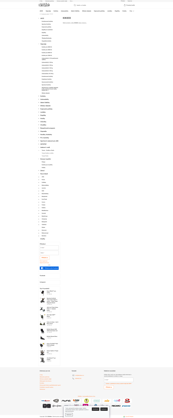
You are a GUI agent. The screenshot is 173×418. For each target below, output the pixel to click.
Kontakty (42, 383)
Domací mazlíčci (45, 159)
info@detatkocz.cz (79, 375)
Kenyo (43, 179)
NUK (43, 191)
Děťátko (80, 396)
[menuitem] (41, 11)
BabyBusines (45, 210)
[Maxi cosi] (126, 406)
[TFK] (56, 400)
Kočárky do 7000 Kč (47, 55)
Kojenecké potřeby (46, 27)
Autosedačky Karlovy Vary (88, 396)
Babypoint (44, 222)
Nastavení (69, 414)
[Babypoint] (45, 400)
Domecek (44, 230)
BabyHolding (45, 193)
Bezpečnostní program (47, 128)
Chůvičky (43, 122)
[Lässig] (86, 400)
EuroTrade (44, 199)
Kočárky (43, 96)
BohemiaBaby (45, 185)
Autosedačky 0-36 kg (47, 65)
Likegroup (44, 219)
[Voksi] (96, 400)
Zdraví (42, 171)
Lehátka (43, 112)
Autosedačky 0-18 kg (47, 62)
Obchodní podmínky (49, 1)
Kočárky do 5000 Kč (47, 52)
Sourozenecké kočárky (47, 82)
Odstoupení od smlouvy (45, 381)
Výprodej (43, 44)
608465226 (78, 378)
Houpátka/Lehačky (46, 41)
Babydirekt (44, 196)
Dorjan (43, 227)
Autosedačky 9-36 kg (47, 71)
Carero (43, 202)
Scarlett (44, 213)
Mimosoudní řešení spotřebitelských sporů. (50, 385)
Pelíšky (43, 167)
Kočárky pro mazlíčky (47, 165)
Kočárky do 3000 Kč (47, 47)
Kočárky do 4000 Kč (47, 50)
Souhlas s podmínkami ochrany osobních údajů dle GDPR (118, 383)
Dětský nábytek (46, 93)
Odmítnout (95, 409)
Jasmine (44, 188)
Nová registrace (43, 261)
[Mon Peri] (117, 400)
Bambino (44, 236)
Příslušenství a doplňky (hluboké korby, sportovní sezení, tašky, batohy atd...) (50, 89)
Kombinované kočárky (47, 21)
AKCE (42, 18)
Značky (42, 239)
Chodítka (43, 125)
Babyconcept (45, 233)
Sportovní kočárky (46, 24)
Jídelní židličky (45, 102)
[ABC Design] (46, 406)
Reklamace (42, 389)
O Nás (41, 1)
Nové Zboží (44, 174)
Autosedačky (45, 35)
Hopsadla (43, 131)
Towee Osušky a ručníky (47, 153)
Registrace (130, 1)
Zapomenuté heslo (44, 263)
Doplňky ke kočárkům (47, 29)
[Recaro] (116, 406)
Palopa (43, 162)
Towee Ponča (45, 156)
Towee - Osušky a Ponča (48, 150)
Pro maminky (44, 138)
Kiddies (44, 207)
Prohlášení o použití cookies (46, 387)
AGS (43, 177)
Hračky (42, 118)
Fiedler (43, 205)
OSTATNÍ (43, 144)
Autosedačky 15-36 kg (47, 73)
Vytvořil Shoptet (129, 416)
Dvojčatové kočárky (47, 79)
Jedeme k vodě (45, 147)
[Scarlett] (127, 400)
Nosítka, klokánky (46, 134)
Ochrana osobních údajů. (62, 1)
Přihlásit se (45, 257)
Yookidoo (44, 224)
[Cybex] (57, 406)
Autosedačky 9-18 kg (47, 68)
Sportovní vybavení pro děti (49, 141)
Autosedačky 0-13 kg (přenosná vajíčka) (50, 59)
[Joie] (107, 400)
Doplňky (44, 32)
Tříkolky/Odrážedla (46, 38)
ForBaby (44, 182)
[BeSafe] (76, 400)
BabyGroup (44, 216)
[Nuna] (66, 400)
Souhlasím (104, 409)
